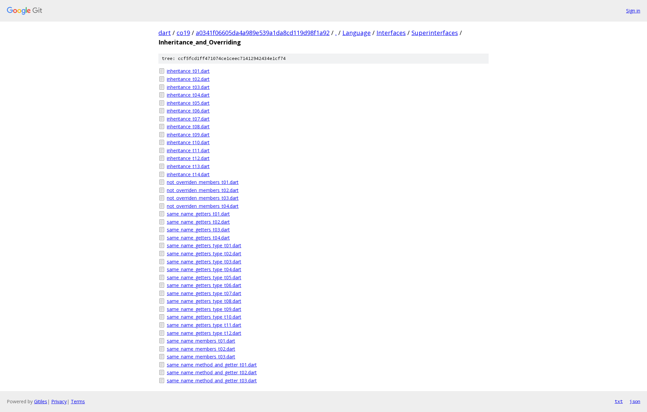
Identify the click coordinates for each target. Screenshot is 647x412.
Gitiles (40, 401)
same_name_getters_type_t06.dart (204, 285)
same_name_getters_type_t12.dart (204, 333)
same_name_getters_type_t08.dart (204, 301)
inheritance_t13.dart (188, 166)
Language (356, 33)
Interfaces (391, 33)
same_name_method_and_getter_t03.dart (212, 380)
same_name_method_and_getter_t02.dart (212, 372)
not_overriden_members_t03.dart (203, 198)
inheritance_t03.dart (188, 87)
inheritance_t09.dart (188, 134)
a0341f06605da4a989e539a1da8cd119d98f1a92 (263, 33)
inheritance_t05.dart (188, 103)
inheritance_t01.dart (188, 71)
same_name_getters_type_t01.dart (204, 245)
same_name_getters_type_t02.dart (204, 253)
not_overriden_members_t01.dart (203, 182)
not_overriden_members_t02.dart (203, 190)
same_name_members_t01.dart (201, 341)
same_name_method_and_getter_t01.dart (212, 364)
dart (164, 33)
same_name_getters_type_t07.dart (204, 293)
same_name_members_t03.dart (201, 356)
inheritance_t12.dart (188, 158)
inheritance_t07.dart (188, 119)
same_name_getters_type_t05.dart (204, 277)
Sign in (633, 10)
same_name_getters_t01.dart (198, 214)
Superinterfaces (434, 33)
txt (619, 401)
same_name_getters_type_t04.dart (204, 269)
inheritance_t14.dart (188, 174)
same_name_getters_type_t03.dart (204, 261)
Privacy (59, 401)
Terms (78, 401)
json (634, 401)
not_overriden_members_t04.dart (203, 206)
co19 (183, 33)
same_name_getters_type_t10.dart (204, 317)
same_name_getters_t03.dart (198, 229)
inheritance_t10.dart (188, 142)
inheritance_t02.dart (188, 79)
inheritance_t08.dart (188, 126)
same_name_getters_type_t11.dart (204, 325)
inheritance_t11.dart (188, 150)
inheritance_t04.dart (188, 95)
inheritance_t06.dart (188, 110)
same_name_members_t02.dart (201, 349)
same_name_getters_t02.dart (198, 222)
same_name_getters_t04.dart (198, 237)
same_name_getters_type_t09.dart (204, 309)
